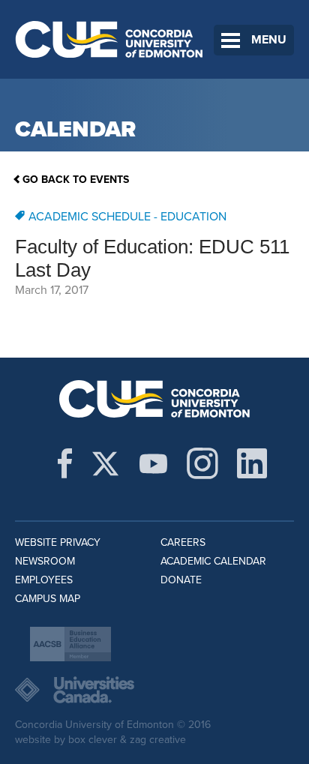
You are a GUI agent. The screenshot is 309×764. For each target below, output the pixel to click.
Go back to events (75, 179)
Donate (181, 580)
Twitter (105, 463)
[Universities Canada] (154, 689)
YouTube (153, 463)
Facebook (65, 463)
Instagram (202, 463)
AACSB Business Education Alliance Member (70, 644)
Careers (183, 542)
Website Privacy (57, 542)
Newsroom (45, 561)
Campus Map (47, 598)
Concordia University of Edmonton (109, 39)
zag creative (158, 739)
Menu (268, 39)
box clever (92, 739)
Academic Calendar (213, 561)
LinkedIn (252, 463)
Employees (44, 580)
